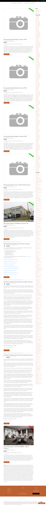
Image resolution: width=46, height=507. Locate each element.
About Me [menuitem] (32, 3)
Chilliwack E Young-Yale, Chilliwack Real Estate (19, 467)
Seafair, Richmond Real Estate (7, 476)
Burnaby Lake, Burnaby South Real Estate (38, 195)
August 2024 (37, 37)
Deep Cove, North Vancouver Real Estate (8, 468)
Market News (37, 10)
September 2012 (38, 139)
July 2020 (37, 79)
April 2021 (37, 71)
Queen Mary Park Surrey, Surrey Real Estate (17, 475)
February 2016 (38, 114)
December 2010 (38, 157)
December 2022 (38, 54)
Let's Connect (36, 493)
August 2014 (37, 124)
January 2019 (38, 92)
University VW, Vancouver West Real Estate (39, 360)
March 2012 (37, 144)
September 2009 (38, 166)
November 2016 (38, 109)
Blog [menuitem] (29, 3)
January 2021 (38, 74)
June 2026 (37, 18)
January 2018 (38, 102)
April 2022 (37, 61)
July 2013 (37, 133)
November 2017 (38, 103)
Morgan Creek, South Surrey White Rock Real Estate (39, 296)
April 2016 (37, 112)
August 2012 (37, 140)
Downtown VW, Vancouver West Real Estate (39, 228)
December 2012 (38, 136)
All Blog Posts (37, 9)
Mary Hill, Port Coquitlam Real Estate (24, 473)
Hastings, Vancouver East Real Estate (27, 471)
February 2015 (38, 120)
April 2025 (37, 30)
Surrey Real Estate (38, 351)
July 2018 (37, 97)
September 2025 (38, 26)
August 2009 (37, 167)
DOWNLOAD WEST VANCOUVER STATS (11, 272)
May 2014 (37, 127)
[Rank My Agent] (42, 1)
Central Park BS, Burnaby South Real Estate (38, 201)
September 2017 (38, 104)
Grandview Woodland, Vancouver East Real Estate (39, 258)
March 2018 (37, 100)
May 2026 (37, 19)
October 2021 (37, 66)
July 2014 (37, 125)
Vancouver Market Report (12, 479)
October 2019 (37, 86)
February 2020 (38, 83)
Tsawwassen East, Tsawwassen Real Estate (38, 357)
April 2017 (37, 106)
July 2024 (37, 38)
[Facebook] (40, 1)
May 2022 (37, 60)
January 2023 (38, 53)
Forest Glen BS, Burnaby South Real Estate (38, 249)
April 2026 (37, 20)
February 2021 (38, 73)
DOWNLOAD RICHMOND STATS (10, 270)
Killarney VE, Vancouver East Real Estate (39, 273)
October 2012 (37, 138)
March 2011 (37, 154)
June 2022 (37, 59)
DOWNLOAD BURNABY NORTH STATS (11, 259)
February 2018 (38, 101)
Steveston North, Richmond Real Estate (15, 477)
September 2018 (38, 95)
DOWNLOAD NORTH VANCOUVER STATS (11, 268)
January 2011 (37, 156)
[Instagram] (41, 1)
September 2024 (38, 36)
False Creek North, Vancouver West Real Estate (39, 244)
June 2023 (37, 49)
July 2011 (37, 151)
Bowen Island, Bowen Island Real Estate (10, 465)
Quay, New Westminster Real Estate (8, 475)
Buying (19, 3)
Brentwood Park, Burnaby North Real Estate (25, 465)
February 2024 (38, 42)
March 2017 (37, 107)
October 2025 (38, 25)
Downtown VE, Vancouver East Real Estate (25, 468)
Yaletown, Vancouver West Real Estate (28, 480)
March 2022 (37, 62)
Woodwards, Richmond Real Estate (20, 480)
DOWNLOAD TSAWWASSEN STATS (10, 274)
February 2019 (38, 91)
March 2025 (37, 31)
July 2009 (37, 168)
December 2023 (38, 44)
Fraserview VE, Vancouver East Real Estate (39, 254)
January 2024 (38, 43)
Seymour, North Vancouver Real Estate (13, 476)
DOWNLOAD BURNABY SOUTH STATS (11, 261)
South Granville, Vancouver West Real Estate (39, 334)
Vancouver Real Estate (17, 479)
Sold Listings (37, 13)
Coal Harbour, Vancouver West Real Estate (39, 213)
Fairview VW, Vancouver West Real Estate (26, 469)
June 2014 (37, 126)
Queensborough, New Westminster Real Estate (26, 475)
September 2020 (38, 77)
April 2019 (37, 90)
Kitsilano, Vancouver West (24, 472)
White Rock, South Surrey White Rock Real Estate (12, 480)
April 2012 (37, 143)
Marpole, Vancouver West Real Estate (16, 473)
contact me (28, 256)
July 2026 (37, 17)
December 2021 (38, 64)
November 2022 (38, 55)
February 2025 (38, 32)
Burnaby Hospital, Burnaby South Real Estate (38, 193)
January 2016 (38, 115)
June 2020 (37, 80)
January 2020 (38, 84)
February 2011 (38, 155)
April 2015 (37, 119)
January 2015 (38, 121)
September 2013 (38, 131)
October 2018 (37, 94)
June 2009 (37, 169)
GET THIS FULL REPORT (8, 347)
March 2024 (37, 41)
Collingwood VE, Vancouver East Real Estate (39, 215)
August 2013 (37, 132)
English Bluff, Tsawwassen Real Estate (11, 469)
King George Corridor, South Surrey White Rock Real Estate (16, 472)
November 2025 (38, 24)
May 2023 (37, 50)
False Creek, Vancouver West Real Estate (39, 247)
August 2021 (37, 68)
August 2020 (37, 78)
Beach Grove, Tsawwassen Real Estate (38, 176)
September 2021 (38, 67)
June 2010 (37, 160)
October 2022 (38, 56)
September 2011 (38, 149)
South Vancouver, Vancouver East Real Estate (39, 341)
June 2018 (37, 98)
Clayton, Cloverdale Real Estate (27, 467)
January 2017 (38, 108)
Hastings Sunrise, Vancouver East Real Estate (18, 471)
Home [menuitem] (11, 3)
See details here (6, 45)
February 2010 (38, 163)
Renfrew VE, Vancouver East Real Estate (39, 320)
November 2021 (38, 65)
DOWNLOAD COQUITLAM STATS (10, 263)
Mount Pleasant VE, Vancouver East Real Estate (39, 300)
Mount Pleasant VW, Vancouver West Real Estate (39, 302)
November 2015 (38, 116)
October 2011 (37, 148)
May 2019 (37, 89)
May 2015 (37, 118)
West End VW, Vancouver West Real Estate (39, 373)
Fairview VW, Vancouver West (19, 469)
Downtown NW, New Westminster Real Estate (16, 468)
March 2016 (37, 113)
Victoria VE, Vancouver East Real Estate (23, 479)
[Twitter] (43, 1)
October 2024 (38, 35)
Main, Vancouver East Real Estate (9, 473)
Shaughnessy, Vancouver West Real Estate (22, 476)
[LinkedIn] (44, 1)
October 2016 (37, 110)
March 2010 (37, 162)
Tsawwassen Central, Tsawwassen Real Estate (39, 355)
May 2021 (37, 70)
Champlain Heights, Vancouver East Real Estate (10, 467)
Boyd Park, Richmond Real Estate (17, 465)
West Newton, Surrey (39, 374)
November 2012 (38, 137)
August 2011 (37, 150)
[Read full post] (19, 23)
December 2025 (38, 23)
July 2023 (37, 48)
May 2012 (37, 142)
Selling (26, 3)
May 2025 (37, 29)
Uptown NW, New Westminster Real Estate (38, 362)
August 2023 (37, 47)
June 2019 (37, 88)
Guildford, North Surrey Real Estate (10, 471)
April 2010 (37, 161)
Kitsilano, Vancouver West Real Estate (10, 41)
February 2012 (38, 145)
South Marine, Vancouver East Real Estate (10, 225)
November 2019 (38, 85)
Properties (15, 3)
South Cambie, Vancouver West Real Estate (39, 332)
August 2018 (37, 96)
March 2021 (37, 72)
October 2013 (37, 130)
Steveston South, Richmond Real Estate (23, 477)
